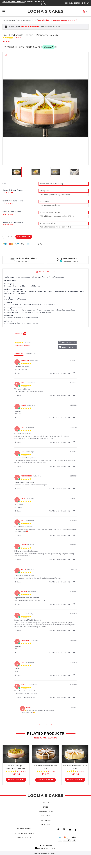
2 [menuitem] (46, 724)
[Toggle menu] (11, 11)
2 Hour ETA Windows (23, 261)
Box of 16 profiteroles (30, 27)
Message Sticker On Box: (13, 223)
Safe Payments (70, 258)
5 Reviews (51, 771)
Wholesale (45, 824)
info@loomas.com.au (46, 848)
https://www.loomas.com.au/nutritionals (23, 318)
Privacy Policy (24, 829)
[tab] (18, 354)
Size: (4, 183)
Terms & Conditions (24, 833)
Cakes (45, 807)
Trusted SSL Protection (70, 261)
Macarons (45, 816)
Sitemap (54, 853)
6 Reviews (80, 771)
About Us (45, 803)
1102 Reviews (21, 771)
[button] (67, 347)
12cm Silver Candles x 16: (12, 202)
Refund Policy (24, 837)
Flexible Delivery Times (26, 258)
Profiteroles (45, 820)
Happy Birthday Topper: (12, 191)
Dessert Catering (45, 811)
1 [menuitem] (44, 724)
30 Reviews (17, 38)
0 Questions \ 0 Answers (22, 345)
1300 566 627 (47, 845)
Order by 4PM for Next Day (77, 3)
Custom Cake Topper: (11, 213)
